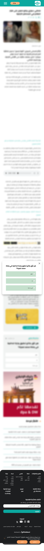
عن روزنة (30, 526)
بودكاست (8, 493)
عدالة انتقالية (37, 489)
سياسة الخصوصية (37, 526)
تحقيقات (39, 478)
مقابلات (12, 483)
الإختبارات (8, 491)
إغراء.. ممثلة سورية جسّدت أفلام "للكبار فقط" (27, 452)
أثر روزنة (26, 526)
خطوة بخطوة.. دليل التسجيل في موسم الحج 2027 (26, 465)
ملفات (12, 478)
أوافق (34, 542)
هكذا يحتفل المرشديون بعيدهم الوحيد (30, 426)
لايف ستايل (27, 480)
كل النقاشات (10, 338)
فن (7, 478)
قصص (39, 480)
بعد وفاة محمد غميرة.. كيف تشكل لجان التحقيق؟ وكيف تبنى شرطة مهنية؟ (23, 458)
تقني (22, 478)
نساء (28, 478)
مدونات (39, 481)
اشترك (37, 511)
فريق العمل (19, 526)
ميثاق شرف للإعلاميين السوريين (9, 526)
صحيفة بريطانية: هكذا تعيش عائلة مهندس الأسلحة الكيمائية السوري (23, 446)
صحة (28, 474)
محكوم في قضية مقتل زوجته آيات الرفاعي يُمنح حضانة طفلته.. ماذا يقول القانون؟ (22, 438)
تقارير (39, 477)
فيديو (12, 480)
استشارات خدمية (19, 477)
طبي (28, 477)
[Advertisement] (22, 115)
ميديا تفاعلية (7, 489)
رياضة (7, 477)
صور (22, 491)
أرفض (22, 542)
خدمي (21, 474)
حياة (6, 474)
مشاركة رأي (37, 491)
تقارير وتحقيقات (36, 474)
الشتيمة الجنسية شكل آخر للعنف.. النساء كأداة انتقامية (24, 432)
